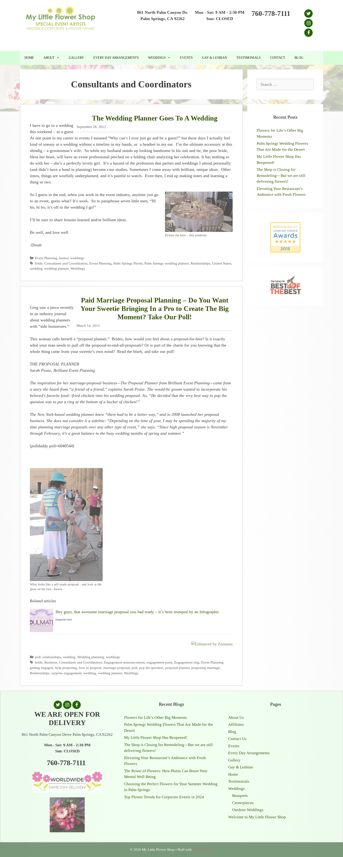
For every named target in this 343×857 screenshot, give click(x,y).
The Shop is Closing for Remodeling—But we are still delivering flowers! (281, 175)
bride (38, 263)
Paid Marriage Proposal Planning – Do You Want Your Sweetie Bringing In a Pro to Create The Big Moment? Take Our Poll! (154, 308)
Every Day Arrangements (116, 57)
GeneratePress (203, 849)
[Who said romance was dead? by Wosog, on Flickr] (66, 577)
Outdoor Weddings (247, 810)
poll (38, 657)
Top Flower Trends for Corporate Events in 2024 (164, 797)
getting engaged (41, 668)
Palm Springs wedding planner (166, 263)
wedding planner (56, 268)
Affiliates (236, 724)
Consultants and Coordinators (66, 263)
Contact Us (237, 739)
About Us (236, 717)
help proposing (66, 668)
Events (186, 57)
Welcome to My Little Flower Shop (257, 817)
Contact (277, 57)
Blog (298, 57)
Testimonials (248, 57)
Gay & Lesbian (214, 57)
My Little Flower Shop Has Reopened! (155, 737)
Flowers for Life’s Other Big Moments (155, 717)
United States (221, 263)
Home (29, 57)
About (49, 57)
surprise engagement (66, 673)
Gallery (76, 57)
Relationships (200, 263)
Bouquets (240, 795)
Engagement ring (186, 662)
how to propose (90, 668)
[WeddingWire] (285, 226)
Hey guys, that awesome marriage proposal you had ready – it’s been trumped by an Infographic (137, 611)
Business (50, 662)
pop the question (151, 668)
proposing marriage (205, 668)
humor (63, 258)
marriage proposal (116, 668)
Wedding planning (90, 657)
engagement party (159, 662)
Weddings (157, 57)
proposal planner (177, 668)
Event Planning (46, 258)
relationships (51, 657)
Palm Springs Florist (128, 263)
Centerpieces (243, 803)
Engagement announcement (124, 662)
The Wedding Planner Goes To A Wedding (154, 118)
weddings (77, 258)
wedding (36, 268)
